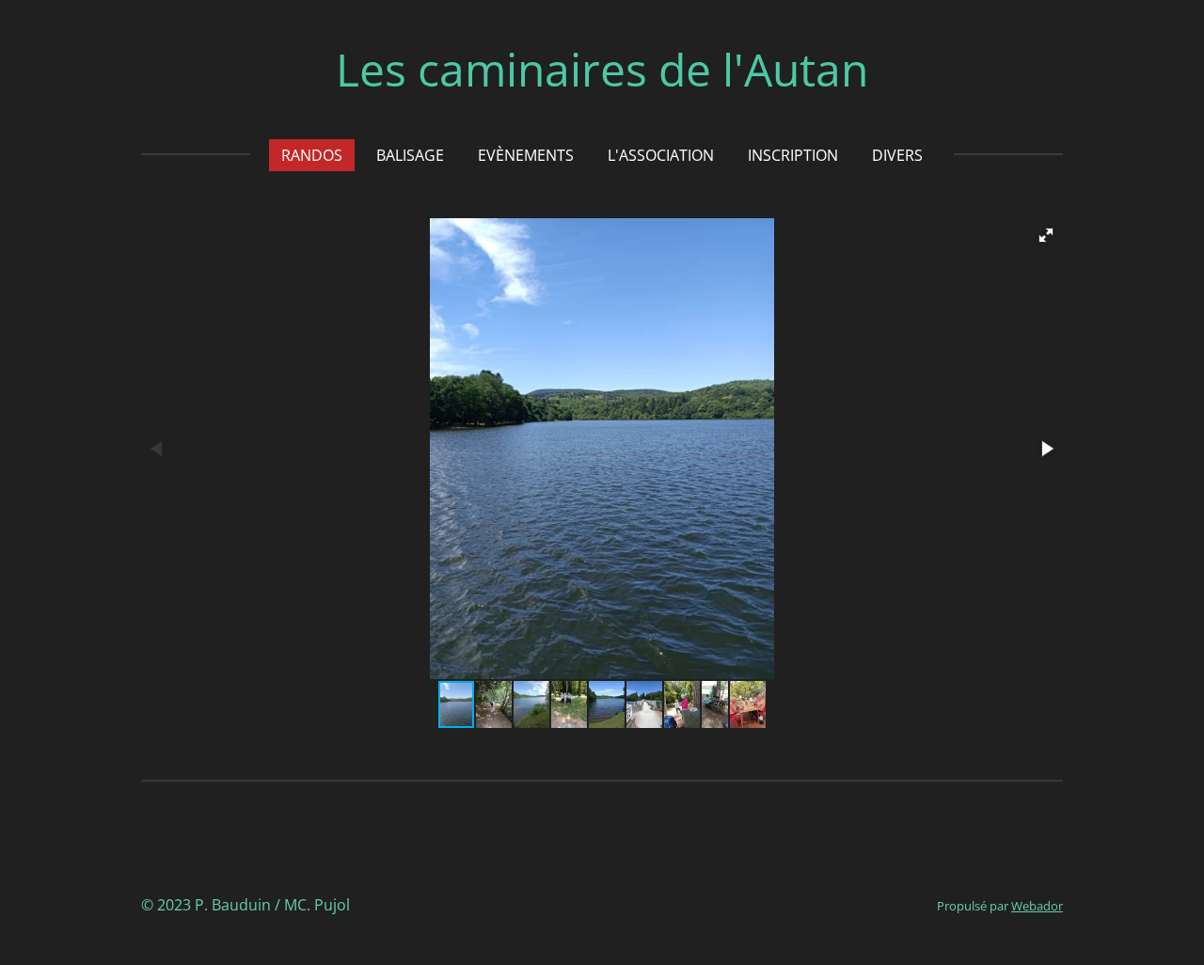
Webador (1037, 905)
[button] (1046, 235)
